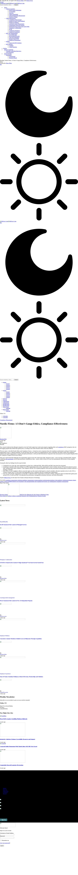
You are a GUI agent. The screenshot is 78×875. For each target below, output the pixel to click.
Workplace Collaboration (6, 559)
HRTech (11, 481)
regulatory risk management (26, 481)
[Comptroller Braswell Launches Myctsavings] (12, 762)
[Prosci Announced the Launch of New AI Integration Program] (12, 581)
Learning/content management (7, 597)
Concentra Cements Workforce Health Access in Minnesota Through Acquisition (21, 638)
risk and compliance (37, 481)
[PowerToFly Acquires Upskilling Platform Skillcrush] (3, 716)
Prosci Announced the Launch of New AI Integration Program (16, 600)
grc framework (5, 481)
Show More (9, 63)
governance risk (71, 480)
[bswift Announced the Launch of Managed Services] (12, 505)
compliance (61, 447)
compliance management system (29, 480)
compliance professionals (43, 480)
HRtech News (7, 477)
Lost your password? (5, 843)
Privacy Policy (20, 0)
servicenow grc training (47, 481)
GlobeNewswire (4, 692)
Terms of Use (29, 0)
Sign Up (4, 819)
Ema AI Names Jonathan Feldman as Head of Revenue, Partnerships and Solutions (21, 676)
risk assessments (9, 459)
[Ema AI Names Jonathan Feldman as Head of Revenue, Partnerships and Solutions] (12, 657)
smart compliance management (60, 481)
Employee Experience (5, 673)
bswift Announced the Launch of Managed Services (13, 524)
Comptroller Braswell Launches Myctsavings (11, 765)
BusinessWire (3, 439)
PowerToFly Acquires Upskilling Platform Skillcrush (13, 719)
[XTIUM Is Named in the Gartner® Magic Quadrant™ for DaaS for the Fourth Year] (12, 543)
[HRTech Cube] (12, 3)
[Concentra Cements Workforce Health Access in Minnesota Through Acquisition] (12, 619)
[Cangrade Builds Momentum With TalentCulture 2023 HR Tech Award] (3, 743)
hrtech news (16, 481)
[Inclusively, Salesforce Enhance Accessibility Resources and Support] (12, 736)
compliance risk (53, 480)
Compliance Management (6, 420)
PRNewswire (3, 540)
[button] (1, 2)
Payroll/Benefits (4, 521)
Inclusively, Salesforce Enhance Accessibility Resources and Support (17, 739)
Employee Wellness (4, 635)
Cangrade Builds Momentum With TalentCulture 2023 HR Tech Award (18, 746)
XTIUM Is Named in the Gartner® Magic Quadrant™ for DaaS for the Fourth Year (22, 562)
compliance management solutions (13, 480)
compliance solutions (62, 480)
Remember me (5, 840)
